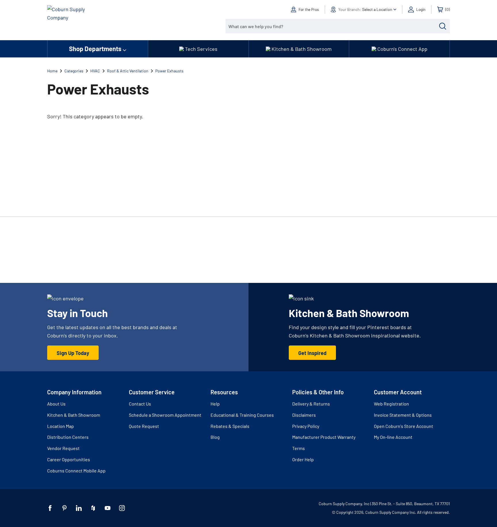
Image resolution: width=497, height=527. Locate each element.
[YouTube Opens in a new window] (107, 508)
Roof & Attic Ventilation (127, 70)
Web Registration (391, 403)
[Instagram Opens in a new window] (122, 508)
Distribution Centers (68, 437)
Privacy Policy (305, 426)
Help (215, 403)
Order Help (303, 459)
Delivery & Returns (311, 403)
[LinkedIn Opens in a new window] (79, 508)
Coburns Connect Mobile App (76, 470)
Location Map (60, 426)
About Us (56, 403)
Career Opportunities (68, 459)
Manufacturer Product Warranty (323, 437)
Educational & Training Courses (242, 415)
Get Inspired (312, 353)
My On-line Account (393, 437)
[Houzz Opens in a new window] (93, 508)
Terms (298, 448)
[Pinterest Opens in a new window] (64, 508)
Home (52, 70)
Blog (215, 437)
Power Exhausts (169, 70)
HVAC (95, 70)
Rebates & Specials (230, 426)
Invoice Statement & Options (403, 415)
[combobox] (333, 26)
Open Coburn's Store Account (403, 426)
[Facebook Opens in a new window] (50, 508)
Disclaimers (304, 415)
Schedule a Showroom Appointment (165, 415)
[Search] (442, 26)
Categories (73, 70)
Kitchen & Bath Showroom (73, 415)
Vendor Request (63, 448)
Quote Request (144, 426)
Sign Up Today (73, 353)
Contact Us (140, 403)
